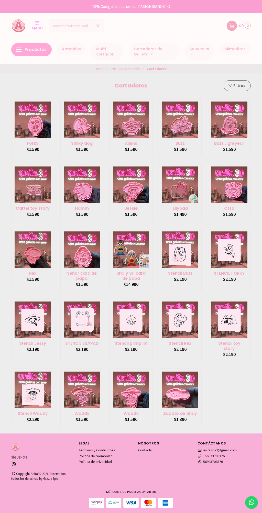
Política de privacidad (95, 461)
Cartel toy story (33, 208)
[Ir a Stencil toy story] (229, 319)
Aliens (131, 143)
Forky (33, 143)
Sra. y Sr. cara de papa (131, 276)
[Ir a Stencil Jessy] (33, 319)
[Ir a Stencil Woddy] (33, 390)
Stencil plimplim (131, 343)
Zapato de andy (180, 413)
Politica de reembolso (96, 456)
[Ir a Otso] (229, 184)
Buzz (180, 143)
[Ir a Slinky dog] (82, 119)
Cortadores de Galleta (148, 51)
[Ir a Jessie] (131, 184)
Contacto (145, 450)
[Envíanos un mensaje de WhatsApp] (251, 502)
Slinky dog (82, 143)
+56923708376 (214, 456)
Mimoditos (235, 48)
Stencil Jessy (32, 343)
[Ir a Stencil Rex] (180, 319)
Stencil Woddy (33, 413)
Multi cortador (105, 51)
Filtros (239, 85)
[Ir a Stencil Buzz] (180, 249)
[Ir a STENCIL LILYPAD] (82, 319)
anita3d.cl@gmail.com (220, 450)
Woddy (82, 413)
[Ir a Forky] (33, 119)
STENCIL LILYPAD (82, 343)
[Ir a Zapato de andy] (180, 390)
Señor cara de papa (82, 276)
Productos (36, 49)
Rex (33, 273)
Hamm (82, 208)
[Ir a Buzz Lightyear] (229, 119)
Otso (229, 208)
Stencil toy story (229, 346)
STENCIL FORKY (229, 273)
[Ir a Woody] (131, 390)
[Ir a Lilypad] (180, 184)
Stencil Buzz (180, 273)
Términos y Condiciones (97, 450)
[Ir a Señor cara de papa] (82, 249)
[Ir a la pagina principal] (18, 26)
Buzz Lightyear (229, 143)
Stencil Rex (180, 343)
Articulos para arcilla (125, 68)
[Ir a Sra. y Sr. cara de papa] (131, 249)
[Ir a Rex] (33, 249)
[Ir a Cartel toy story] (33, 184)
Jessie (131, 208)
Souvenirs (199, 48)
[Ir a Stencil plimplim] (131, 319)
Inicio (99, 68)
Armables (71, 48)
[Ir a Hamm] (82, 184)
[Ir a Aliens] (131, 119)
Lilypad (180, 208)
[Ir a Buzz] (180, 119)
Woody (131, 413)
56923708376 (213, 461)
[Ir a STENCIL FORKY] (229, 249)
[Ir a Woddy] (82, 390)
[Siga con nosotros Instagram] (13, 464)
